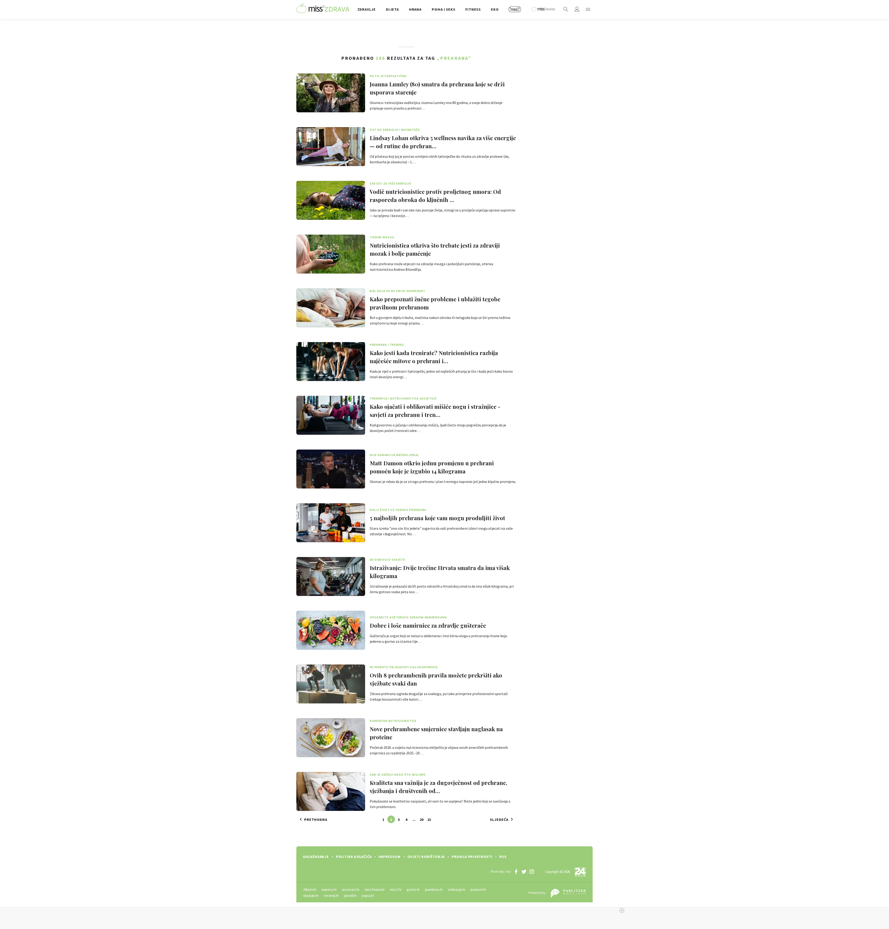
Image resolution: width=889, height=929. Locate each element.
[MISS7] (515, 9)
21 (429, 819)
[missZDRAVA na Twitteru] (524, 871)
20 (421, 819)
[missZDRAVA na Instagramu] (532, 871)
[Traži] (565, 9)
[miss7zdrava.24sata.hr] (322, 9)
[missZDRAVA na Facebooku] (516, 871)
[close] (622, 910)
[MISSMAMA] (543, 9)
